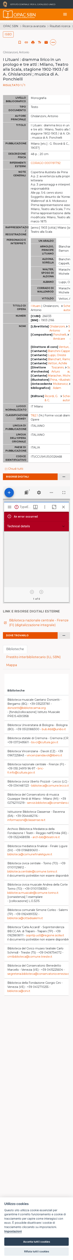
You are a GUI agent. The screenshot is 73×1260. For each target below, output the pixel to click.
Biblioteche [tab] (15, 649)
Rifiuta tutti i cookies (36, 1251)
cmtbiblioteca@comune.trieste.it (29, 956)
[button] (26, 42)
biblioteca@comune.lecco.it (50, 785)
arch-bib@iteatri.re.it (46, 837)
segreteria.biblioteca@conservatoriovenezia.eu (39, 974)
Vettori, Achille (57, 363)
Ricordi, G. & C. (51, 398)
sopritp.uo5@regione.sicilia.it (45, 935)
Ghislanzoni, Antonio (57, 328)
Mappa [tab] (11, 665)
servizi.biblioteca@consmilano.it (48, 803)
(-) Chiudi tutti (14, 468)
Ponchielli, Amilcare (60, 336)
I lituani (35, 306)
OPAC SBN (10, 26)
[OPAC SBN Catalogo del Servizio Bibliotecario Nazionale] (8, 14)
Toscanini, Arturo (57, 369)
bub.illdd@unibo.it (54, 729)
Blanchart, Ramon (60, 359)
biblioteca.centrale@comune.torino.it (32, 871)
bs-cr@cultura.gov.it (44, 742)
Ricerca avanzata (34, 26)
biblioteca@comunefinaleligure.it (29, 854)
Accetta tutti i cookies (36, 1241)
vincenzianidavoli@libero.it (44, 755)
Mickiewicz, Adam (60, 386)
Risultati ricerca (60, 26)
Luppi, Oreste (57, 355)
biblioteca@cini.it (18, 991)
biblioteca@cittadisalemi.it (25, 918)
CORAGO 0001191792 (46, 163)
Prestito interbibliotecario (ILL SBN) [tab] (33, 657)
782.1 (34, 415)
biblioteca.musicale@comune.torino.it (32, 893)
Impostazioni (13, 1231)
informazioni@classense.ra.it (26, 820)
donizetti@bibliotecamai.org (26, 708)
